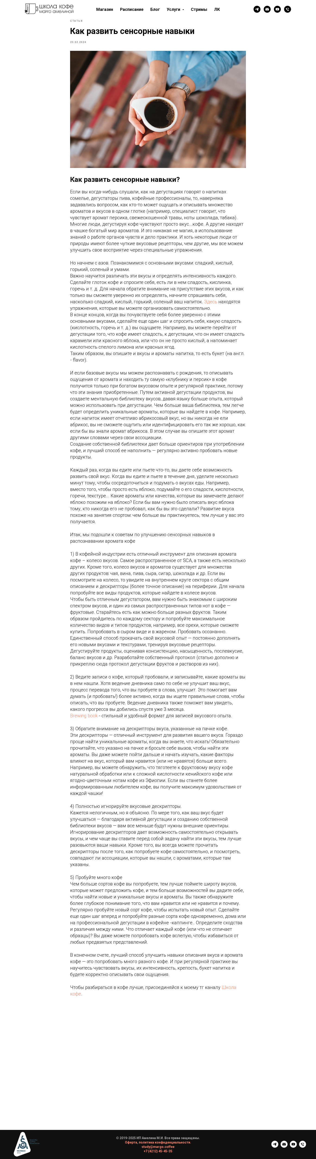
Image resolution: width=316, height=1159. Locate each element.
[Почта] (267, 9)
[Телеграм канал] (257, 9)
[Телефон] (287, 9)
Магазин (104, 9)
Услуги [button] (174, 9)
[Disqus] (158, 1071)
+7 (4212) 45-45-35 (158, 1151)
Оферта (131, 1142)
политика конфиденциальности (164, 1142)
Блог (155, 9)
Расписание (131, 9)
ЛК (217, 9)
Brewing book (84, 715)
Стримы (199, 9)
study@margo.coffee (158, 1147)
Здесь (210, 301)
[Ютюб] (277, 9)
